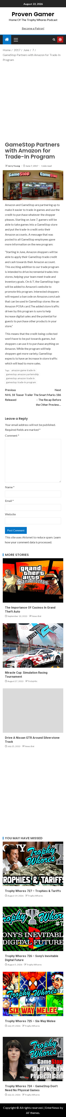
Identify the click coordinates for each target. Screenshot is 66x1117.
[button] (15, 39)
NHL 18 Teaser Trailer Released (19, 394)
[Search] (54, 39)
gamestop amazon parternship (22, 374)
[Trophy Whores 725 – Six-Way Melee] (33, 994)
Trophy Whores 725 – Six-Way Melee (30, 1021)
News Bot (36, 616)
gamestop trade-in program (21, 382)
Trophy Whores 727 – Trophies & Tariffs (33, 891)
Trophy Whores (35, 895)
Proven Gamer (33, 14)
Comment (12, 435)
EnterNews (52, 1107)
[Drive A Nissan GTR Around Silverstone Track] (33, 710)
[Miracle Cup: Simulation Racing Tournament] (33, 645)
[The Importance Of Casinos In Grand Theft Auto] (33, 580)
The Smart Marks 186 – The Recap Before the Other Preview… (47, 397)
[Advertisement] (33, 98)
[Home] (7, 39)
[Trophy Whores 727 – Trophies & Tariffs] (33, 864)
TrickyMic (32, 681)
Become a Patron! (33, 28)
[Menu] (15, 39)
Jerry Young (14, 166)
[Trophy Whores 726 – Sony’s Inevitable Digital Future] (33, 929)
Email (9, 500)
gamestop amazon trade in (20, 378)
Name (9, 487)
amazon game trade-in (23, 370)
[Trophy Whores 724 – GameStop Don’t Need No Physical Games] (33, 1059)
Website (10, 514)
